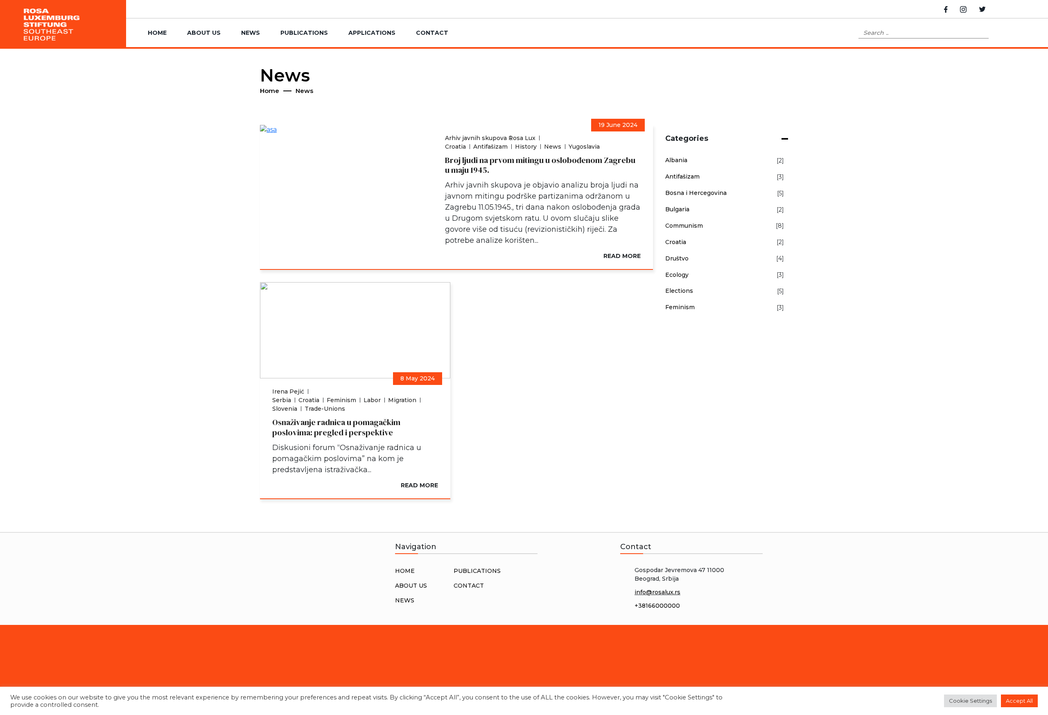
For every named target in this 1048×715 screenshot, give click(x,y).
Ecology (677, 274)
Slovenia (284, 408)
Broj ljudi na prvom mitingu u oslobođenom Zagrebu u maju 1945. (540, 165)
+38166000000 (657, 605)
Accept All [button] (1019, 700)
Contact (432, 32)
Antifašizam (490, 146)
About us (204, 32)
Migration (402, 400)
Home (157, 32)
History (526, 146)
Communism (684, 225)
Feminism (341, 400)
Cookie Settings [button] (970, 700)
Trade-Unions (325, 408)
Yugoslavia (584, 146)
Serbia (281, 400)
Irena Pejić (288, 391)
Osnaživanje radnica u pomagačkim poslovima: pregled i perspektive (336, 427)
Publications (304, 32)
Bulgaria (677, 209)
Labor (372, 400)
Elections (679, 290)
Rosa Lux (521, 138)
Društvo (677, 258)
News (250, 32)
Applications (371, 32)
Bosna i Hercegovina (696, 193)
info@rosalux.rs (657, 592)
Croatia (455, 146)
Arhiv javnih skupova (476, 138)
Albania (676, 160)
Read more (622, 256)
